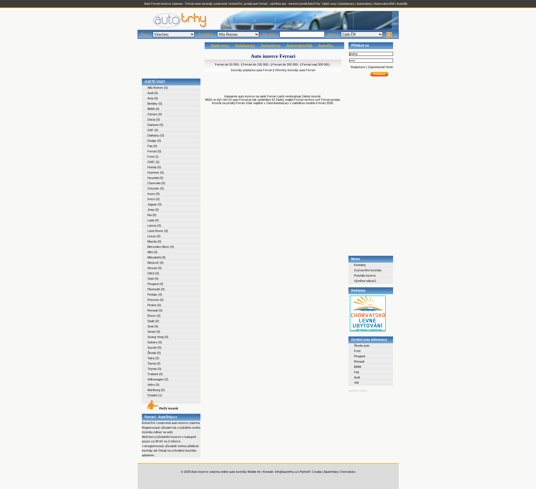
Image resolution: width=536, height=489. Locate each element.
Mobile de (254, 471)
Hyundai (153, 177)
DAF (150, 130)
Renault (152, 310)
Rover (151, 315)
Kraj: (332, 34)
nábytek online (357, 390)
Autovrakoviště (384, 3)
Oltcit (150, 273)
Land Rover (155, 230)
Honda (151, 167)
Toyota (152, 368)
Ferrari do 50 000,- (227, 64)
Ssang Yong (155, 337)
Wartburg (153, 390)
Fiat (149, 146)
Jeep (150, 209)
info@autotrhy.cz (286, 471)
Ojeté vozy (329, 3)
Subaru (152, 342)
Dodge (151, 140)
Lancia (151, 225)
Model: (269, 34)
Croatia (317, 471)
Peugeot (153, 284)
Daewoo (153, 124)
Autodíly (402, 3)
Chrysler (153, 188)
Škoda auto (361, 345)
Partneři (305, 471)
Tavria (151, 363)
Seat (150, 326)
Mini (150, 252)
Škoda (151, 352)
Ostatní (152, 395)
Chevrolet (154, 183)
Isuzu (151, 193)
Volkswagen (155, 379)
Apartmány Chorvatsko (339, 471)
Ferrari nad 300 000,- (316, 64)
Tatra (150, 358)
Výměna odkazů (365, 280)
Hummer (153, 172)
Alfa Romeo (155, 87)
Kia (149, 215)
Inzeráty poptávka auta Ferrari (251, 70)
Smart (151, 331)
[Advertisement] (171, 60)
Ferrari (152, 151)
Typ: (145, 34)
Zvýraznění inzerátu (367, 270)
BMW (151, 109)
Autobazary (347, 3)
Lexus (151, 236)
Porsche (153, 299)
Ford (150, 156)
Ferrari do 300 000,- (286, 64)
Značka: (206, 34)
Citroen (152, 114)
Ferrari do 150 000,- (256, 64)
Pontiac (152, 294)
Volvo (151, 384)
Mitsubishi (154, 257)
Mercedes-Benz (158, 246)
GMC (151, 162)
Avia (150, 98)
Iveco (151, 199)
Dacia (151, 119)
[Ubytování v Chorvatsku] (367, 332)
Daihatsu (153, 135)
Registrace (358, 67)
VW (356, 382)
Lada (150, 220)
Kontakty (360, 265)
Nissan (152, 268)
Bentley (152, 103)
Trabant (152, 374)
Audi (150, 93)
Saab (150, 321)
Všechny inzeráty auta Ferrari (295, 70)
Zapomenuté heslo (380, 67)
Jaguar (152, 204)
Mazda (152, 241)
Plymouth (153, 289)
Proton (151, 305)
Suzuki (152, 347)
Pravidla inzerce (365, 275)
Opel (150, 278)
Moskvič (153, 262)
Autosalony (364, 3)
